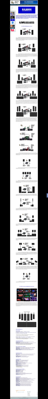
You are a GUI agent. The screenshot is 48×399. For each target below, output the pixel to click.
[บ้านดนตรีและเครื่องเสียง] (13, 31)
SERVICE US (18, 4)
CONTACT (28, 4)
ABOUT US (15, 4)
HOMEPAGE (12, 4)
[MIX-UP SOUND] (13, 28)
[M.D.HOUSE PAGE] (13, 18)
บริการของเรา (12, 7)
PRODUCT (21, 4)
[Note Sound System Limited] (13, 26)
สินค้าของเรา (12, 8)
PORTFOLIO (25, 4)
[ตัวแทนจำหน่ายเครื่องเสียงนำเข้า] (13, 24)
